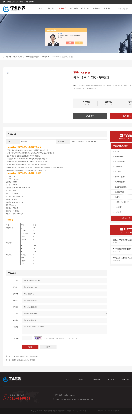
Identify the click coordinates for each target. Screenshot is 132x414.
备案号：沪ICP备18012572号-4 (77, 411)
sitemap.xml (92, 411)
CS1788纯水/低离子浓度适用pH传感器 (25, 356)
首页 (40, 8)
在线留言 (96, 8)
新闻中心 (74, 8)
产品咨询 (90, 116)
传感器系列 (45, 57)
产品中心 (63, 8)
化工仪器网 (108, 411)
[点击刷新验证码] (38, 338)
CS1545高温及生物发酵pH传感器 (23, 360)
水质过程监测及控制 (32, 57)
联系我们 (107, 8)
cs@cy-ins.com (69, 395)
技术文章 (85, 8)
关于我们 (51, 8)
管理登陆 (116, 411)
